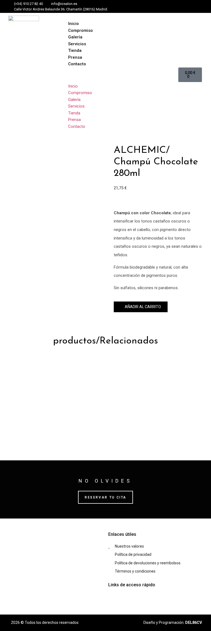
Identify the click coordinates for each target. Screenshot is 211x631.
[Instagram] (166, 6)
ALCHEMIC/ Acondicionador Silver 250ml (54, 417)
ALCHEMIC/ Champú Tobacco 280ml (154, 417)
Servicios (77, 43)
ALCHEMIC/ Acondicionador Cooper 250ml (56, 368)
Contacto (77, 63)
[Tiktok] (175, 6)
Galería (75, 37)
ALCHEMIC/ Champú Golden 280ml (157, 368)
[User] (184, 6)
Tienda (75, 50)
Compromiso (80, 30)
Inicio (73, 23)
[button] (120, 75)
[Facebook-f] (157, 6)
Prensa (75, 57)
